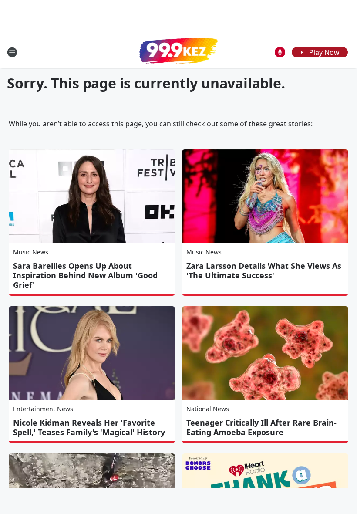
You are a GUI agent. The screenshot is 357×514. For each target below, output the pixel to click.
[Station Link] (178, 52)
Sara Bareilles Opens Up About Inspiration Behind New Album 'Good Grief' (85, 275)
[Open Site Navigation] (12, 52)
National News (207, 409)
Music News (30, 252)
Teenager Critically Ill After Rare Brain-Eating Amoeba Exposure (261, 427)
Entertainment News (43, 409)
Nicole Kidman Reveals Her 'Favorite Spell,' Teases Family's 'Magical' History (89, 427)
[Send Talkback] (280, 52)
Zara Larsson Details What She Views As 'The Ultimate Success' (263, 270)
